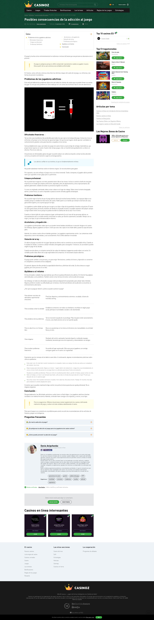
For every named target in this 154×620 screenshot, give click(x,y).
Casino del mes (58, 551)
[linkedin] (41, 450)
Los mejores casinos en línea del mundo (108, 124)
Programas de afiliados (90, 551)
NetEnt (113, 64)
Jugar (35, 534)
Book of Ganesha (116, 82)
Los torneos (79, 10)
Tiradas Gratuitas (50, 10)
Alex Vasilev (41, 487)
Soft (55, 554)
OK (99, 617)
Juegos (37, 10)
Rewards (27, 576)
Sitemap (56, 563)
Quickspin (114, 94)
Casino (29, 10)
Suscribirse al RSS (77, 613)
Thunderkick (115, 54)
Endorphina (114, 84)
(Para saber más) (90, 617)
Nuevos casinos (29, 551)
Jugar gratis (119, 58)
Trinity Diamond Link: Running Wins (120, 72)
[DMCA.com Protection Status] (76, 608)
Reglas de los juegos (104, 10)
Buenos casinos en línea (103, 116)
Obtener (125, 140)
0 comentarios (74, 24)
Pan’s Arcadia (115, 52)
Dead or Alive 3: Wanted (118, 62)
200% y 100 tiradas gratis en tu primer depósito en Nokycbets (120, 136)
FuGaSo (114, 75)
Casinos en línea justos (103, 118)
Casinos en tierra (59, 566)
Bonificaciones (65, 10)
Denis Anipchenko (41, 24)
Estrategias (119, 10)
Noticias (56, 560)
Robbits (114, 92)
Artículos (90, 10)
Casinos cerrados (29, 557)
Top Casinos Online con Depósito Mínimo (108, 121)
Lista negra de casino (30, 554)
